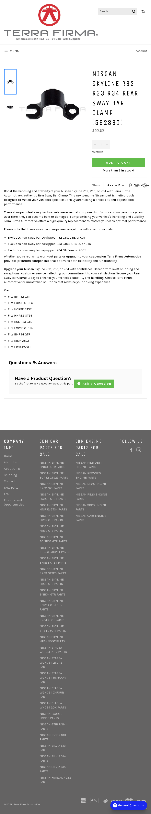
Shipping (10, 475)
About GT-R (12, 468)
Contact (9, 481)
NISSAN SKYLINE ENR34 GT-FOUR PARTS (52, 605)
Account (141, 51)
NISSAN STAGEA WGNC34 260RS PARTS (51, 662)
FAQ (6, 494)
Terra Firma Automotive (27, 804)
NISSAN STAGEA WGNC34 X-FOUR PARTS (52, 692)
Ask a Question (96, 383)
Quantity (97, 151)
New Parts (11, 487)
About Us (10, 462)
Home (8, 456)
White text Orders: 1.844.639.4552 (131, 27)
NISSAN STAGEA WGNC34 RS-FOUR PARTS (53, 677)
